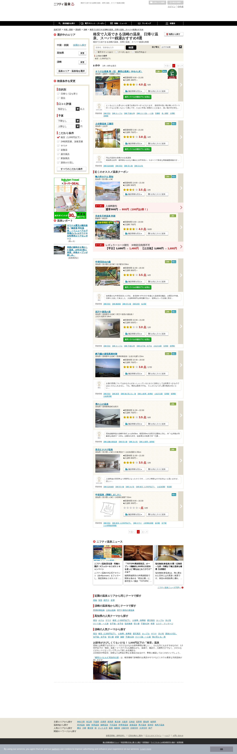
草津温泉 (81, 725)
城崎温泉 (104, 725)
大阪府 (125, 722)
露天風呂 (151, 620)
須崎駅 (105, 116)
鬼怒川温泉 (159, 725)
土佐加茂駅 (161, 487)
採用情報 (180, 742)
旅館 (122, 637)
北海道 (132, 722)
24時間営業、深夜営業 (72, 141)
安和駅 (165, 346)
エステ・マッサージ (164, 624)
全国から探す (79, 45)
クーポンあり (124, 52)
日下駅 (164, 523)
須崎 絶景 (136, 304)
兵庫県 (103, 722)
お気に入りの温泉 (157, 3)
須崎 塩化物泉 (108, 166)
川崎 (84, 728)
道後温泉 (133, 725)
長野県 (139, 722)
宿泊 (95, 620)
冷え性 (168, 620)
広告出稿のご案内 (135, 736)
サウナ (108, 620)
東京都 (117, 722)
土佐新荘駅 (107, 396)
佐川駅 (143, 304)
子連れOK (145, 624)
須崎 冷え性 (138, 166)
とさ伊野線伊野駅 (110, 525)
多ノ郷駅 (165, 113)
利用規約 (146, 742)
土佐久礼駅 (157, 346)
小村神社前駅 (148, 523)
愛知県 (146, 722)
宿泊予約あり (140, 52)
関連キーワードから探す (65, 731)
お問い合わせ (178, 736)
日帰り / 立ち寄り (69, 94)
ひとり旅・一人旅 (100, 624)
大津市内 (143, 728)
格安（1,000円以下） (122, 620)
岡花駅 (169, 487)
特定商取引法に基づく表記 (131, 742)
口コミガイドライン (154, 736)
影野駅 (172, 346)
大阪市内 (125, 728)
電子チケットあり (105, 52)
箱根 (88, 725)
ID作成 (180, 6)
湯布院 (150, 725)
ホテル (101, 620)
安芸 (100, 600)
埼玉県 (89, 722)
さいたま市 (103, 728)
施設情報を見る (134, 91)
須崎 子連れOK (129, 113)
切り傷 (136, 624)
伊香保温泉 (123, 725)
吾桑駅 (157, 113)
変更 (82, 53)
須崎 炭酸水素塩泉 (110, 442)
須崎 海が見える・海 (128, 394)
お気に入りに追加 (158, 91)
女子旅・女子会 (116, 624)
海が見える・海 (159, 637)
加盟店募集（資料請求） (115, 736)
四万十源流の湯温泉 (125, 610)
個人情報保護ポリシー (111, 742)
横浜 (79, 728)
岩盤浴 (64, 150)
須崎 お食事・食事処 (145, 394)
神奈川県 (81, 722)
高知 (95, 600)
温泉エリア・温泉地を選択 (71, 71)
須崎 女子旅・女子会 (144, 346)
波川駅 (157, 523)
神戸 (150, 728)
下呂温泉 (113, 725)
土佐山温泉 (111, 610)
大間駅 (172, 113)
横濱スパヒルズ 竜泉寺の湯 (107, 657)
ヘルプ (167, 736)
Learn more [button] (145, 749)
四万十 (106, 600)
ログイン (172, 6)
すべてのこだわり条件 (72, 169)
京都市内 (134, 728)
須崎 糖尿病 (116, 304)
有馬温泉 (95, 725)
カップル (160, 620)
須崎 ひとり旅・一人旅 (145, 113)
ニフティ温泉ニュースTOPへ (169, 587)
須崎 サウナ (137, 523)
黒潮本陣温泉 (99, 610)
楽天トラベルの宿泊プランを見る (137, 97)
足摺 (113, 600)
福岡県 (153, 722)
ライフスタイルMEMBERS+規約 (163, 742)
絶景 (153, 624)
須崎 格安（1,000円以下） (145, 487)
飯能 (111, 728)
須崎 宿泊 (106, 113)
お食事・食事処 (139, 620)
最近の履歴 (175, 3)
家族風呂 (65, 158)
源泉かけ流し (171, 634)
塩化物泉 (128, 624)
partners (56, 749)
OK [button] (221, 749)
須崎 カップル (117, 113)
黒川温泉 (142, 725)
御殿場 (117, 728)
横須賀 (90, 728)
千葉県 (96, 722)
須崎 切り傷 (128, 166)
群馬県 (110, 722)
